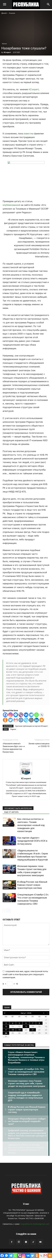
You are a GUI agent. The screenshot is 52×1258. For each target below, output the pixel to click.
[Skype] (26, 720)
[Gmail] (15, 720)
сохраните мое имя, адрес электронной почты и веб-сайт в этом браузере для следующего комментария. (25, 974)
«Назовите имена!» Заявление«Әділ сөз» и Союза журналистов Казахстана (14, 747)
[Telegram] (31, 714)
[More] (41, 720)
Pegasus (13, 729)
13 (26, 1026)
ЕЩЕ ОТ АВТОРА (11, 812)
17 (6, 1029)
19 (19, 1029)
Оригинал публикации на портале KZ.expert (31, 726)
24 (6, 1033)
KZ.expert (7, 52)
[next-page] (8, 910)
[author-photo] (26, 775)
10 (6, 1026)
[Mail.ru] (21, 720)
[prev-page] (4, 910)
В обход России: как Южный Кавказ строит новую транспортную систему (32, 885)
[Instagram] (10, 714)
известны (29, 133)
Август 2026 (26, 1013)
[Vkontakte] (26, 714)
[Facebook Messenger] (15, 714)
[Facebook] (5, 714)
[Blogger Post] (31, 720)
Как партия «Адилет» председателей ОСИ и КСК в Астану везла (32, 840)
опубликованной (11, 205)
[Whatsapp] (36, 714)
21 (33, 1029)
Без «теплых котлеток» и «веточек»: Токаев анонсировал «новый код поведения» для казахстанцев (31, 825)
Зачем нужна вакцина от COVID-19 (39, 745)
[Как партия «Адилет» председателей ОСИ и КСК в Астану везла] (9, 840)
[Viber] (21, 714)
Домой (4, 13)
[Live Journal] (41, 714)
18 (13, 1029)
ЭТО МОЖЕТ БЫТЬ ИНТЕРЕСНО (18, 808)
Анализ (12, 13)
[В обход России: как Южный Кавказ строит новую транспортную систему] (9, 885)
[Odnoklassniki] (5, 720)
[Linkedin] (36, 720)
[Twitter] (10, 720)
